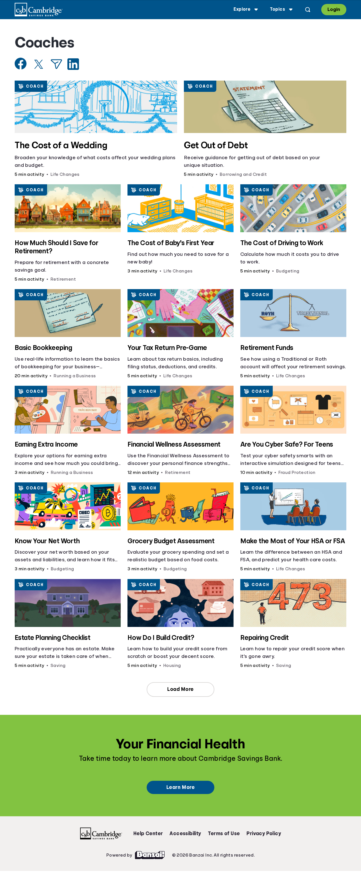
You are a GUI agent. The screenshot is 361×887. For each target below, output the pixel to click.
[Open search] (307, 10)
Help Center (148, 833)
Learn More (180, 787)
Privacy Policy (263, 833)
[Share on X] (38, 64)
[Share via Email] (56, 64)
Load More (180, 689)
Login (333, 9)
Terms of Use (224, 833)
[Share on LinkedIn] (73, 64)
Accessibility (185, 833)
